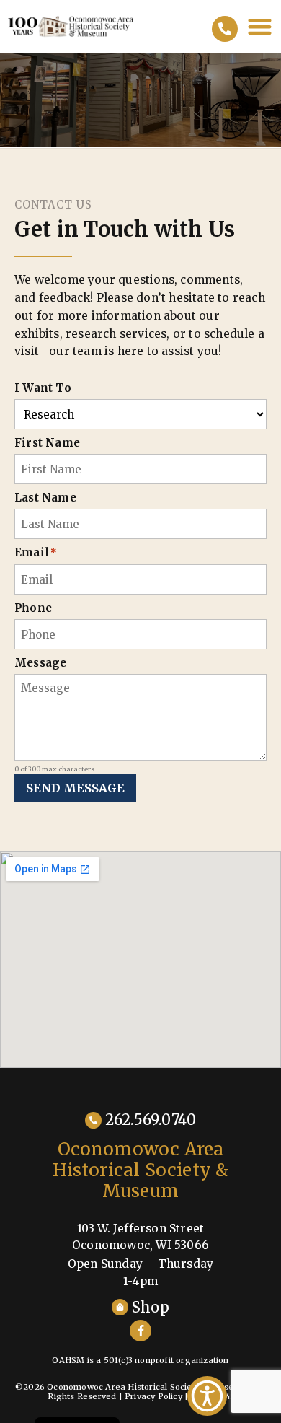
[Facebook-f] (140, 1330)
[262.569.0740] (225, 29)
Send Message (75, 788)
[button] (260, 26)
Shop (150, 1307)
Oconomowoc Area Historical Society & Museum (141, 1170)
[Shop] (120, 1307)
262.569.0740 (150, 1120)
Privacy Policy (153, 1396)
